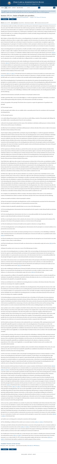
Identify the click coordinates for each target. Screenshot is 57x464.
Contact (14, 7)
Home (2, 7)
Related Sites (20, 7)
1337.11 (8, 73)
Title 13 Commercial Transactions (20, 17)
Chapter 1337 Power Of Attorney (38, 17)
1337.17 (13, 73)
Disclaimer (24, 454)
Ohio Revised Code (5, 17)
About (9, 7)
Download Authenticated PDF (42, 22)
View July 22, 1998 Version (33, 445)
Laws (6, 7)
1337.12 (2, 75)
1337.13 (53, 52)
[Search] (54, 8)
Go (39, 7)
